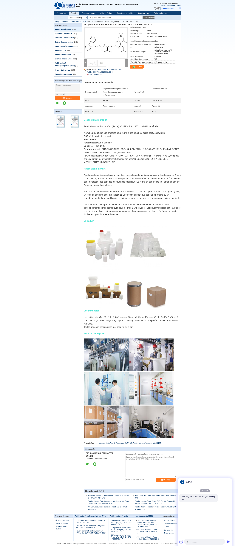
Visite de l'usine (106, 13)
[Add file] (181, 542)
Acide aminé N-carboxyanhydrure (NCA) (90, 516)
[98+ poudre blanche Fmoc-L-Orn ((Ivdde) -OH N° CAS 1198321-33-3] (106, 43)
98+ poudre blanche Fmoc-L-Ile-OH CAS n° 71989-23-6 (148, 538)
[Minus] (228, 482)
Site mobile (170, 533)
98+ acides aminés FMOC (105, 443)
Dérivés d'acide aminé (63, 59)
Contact (69, 98)
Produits (74, 13)
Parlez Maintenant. (168, 6)
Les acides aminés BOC (64, 38)
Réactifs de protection (63, 74)
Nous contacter (143, 13)
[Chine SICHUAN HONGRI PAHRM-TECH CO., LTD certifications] (61, 129)
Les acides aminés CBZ (64, 34)
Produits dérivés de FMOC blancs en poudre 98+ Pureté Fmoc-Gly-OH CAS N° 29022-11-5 (147, 524)
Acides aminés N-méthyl (64, 46)
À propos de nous (88, 13)
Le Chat (138, 67)
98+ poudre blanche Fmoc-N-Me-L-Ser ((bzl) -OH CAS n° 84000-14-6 (121, 530)
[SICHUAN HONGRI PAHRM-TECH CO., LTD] (65, 5)
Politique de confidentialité (67, 544)
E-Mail (166, 527)
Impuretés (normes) (62, 70)
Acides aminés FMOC (78, 22)
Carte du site (168, 530)
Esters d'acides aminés (64, 42)
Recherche (150, 18)
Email (179, 6)
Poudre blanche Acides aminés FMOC (147, 443)
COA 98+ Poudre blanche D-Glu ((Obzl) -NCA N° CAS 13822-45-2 (91, 527)
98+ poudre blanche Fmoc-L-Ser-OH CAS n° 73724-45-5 (148, 532)
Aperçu (57, 22)
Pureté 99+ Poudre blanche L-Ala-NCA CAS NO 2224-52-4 (90, 522)
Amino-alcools (60, 50)
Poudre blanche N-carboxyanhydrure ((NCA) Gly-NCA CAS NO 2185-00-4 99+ (91, 532)
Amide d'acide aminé (63, 55)
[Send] (228, 542)
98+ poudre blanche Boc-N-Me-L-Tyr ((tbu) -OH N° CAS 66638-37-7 (121, 523)
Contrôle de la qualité (125, 13)
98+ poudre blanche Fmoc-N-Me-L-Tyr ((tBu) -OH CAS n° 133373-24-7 (121, 537)
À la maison (61, 13)
